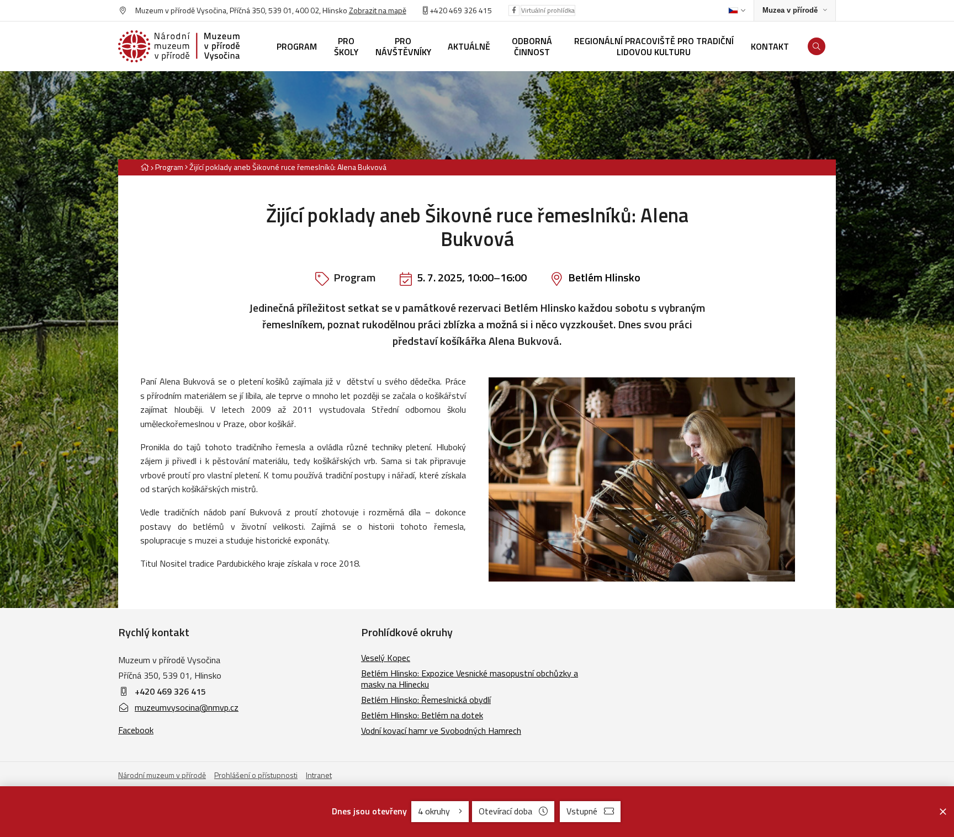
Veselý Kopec (385, 657)
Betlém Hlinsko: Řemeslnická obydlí (426, 699)
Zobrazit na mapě (377, 10)
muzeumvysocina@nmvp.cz (187, 707)
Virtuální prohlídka (548, 10)
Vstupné (581, 811)
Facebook (135, 730)
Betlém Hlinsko (604, 277)
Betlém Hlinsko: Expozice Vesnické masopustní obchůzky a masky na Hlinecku (469, 679)
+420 (438, 10)
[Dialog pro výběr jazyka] (737, 10)
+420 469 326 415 (170, 691)
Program (169, 167)
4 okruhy (435, 811)
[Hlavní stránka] (144, 167)
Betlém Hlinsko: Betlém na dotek (422, 715)
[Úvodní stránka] (179, 46)
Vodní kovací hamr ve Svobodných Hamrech (441, 730)
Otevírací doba (505, 811)
